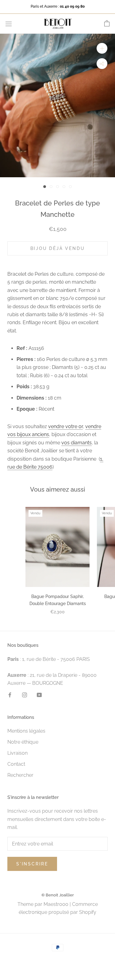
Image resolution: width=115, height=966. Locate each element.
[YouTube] (39, 695)
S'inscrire (32, 863)
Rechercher (20, 775)
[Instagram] (24, 695)
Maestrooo (56, 904)
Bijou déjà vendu (57, 248)
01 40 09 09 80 (72, 6)
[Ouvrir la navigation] (9, 23)
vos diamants (76, 443)
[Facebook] (9, 695)
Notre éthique (22, 742)
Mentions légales (26, 731)
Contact (16, 764)
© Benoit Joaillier (57, 895)
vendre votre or (65, 426)
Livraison (17, 753)
